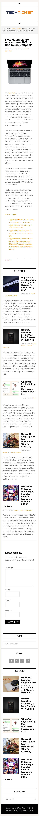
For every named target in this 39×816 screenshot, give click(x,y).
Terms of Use (28, 810)
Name (8, 590)
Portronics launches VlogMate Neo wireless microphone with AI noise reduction (28, 685)
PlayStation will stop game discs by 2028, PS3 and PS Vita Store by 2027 (28, 283)
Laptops (27, 258)
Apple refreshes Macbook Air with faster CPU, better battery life (21, 233)
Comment (9, 568)
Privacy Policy (18, 810)
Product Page (10, 214)
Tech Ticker (19, 12)
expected (11, 93)
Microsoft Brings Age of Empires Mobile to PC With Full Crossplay (28, 440)
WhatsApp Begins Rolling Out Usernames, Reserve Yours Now (28, 388)
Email (7, 600)
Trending (8, 260)
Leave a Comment (11, 296)
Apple (15, 258)
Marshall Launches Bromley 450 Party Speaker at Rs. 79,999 (28, 335)
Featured (21, 258)
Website (8, 611)
